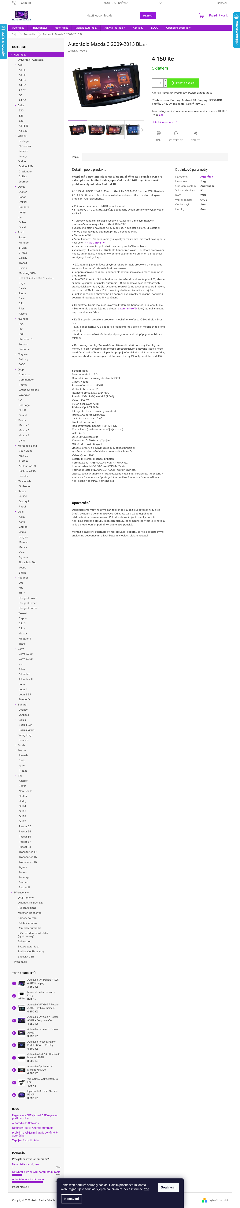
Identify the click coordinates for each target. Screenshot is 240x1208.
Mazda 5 (24, 430)
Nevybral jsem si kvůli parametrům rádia (36, 1171)
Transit (23, 262)
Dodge (22, 161)
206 (21, 582)
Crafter (23, 796)
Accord (23, 313)
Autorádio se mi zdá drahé (28, 1179)
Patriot (23, 384)
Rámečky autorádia (29, 927)
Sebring (23, 359)
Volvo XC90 (26, 658)
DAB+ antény (26, 897)
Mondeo (24, 242)
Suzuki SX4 (25, 724)
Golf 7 (22, 821)
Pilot (21, 308)
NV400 (23, 496)
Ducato (23, 227)
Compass (24, 374)
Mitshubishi (24, 481)
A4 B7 (22, 85)
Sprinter (23, 476)
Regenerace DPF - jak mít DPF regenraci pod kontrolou (35, 1117)
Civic (21, 298)
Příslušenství (21, 892)
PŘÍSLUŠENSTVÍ (95, 242)
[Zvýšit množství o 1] (165, 81)
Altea (22, 669)
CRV (21, 303)
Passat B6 (25, 836)
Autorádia (20, 54)
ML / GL (23, 455)
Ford (21, 232)
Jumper (23, 151)
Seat (20, 663)
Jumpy (23, 156)
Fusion (23, 267)
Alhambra (24, 674)
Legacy (23, 709)
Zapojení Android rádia (25, 1140)
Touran (23, 872)
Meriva (23, 547)
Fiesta (22, 288)
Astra (22, 521)
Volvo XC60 (26, 653)
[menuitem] (18, 28)
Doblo (22, 222)
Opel (21, 511)
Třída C (23, 460)
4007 (22, 592)
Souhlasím (168, 1187)
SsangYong (24, 735)
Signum (23, 557)
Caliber (23, 176)
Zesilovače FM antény (31, 951)
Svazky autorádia (28, 946)
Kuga (22, 283)
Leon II (23, 689)
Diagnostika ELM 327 (30, 902)
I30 (21, 328)
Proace (23, 770)
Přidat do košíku (185, 83)
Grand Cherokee (29, 389)
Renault (22, 613)
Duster (23, 191)
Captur (23, 618)
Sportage (24, 404)
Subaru (22, 704)
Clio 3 (22, 623)
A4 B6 (22, 79)
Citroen (22, 135)
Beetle (22, 785)
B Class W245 (27, 471)
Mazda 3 (24, 425)
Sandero (24, 206)
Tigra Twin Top (27, 562)
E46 (21, 115)
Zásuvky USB (26, 956)
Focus (22, 237)
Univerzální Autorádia (30, 59)
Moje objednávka (116, 3)
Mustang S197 (27, 273)
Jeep (21, 369)
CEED (22, 410)
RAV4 (22, 765)
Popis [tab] (75, 156)
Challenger (25, 171)
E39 (21, 120)
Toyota (22, 750)
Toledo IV (24, 699)
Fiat (20, 217)
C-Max (23, 252)
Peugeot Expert (28, 602)
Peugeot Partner (29, 608)
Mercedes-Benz (27, 445)
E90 (21, 110)
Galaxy (23, 257)
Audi (20, 64)
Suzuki (22, 719)
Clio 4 (22, 628)
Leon (22, 684)
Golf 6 (22, 816)
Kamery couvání (27, 917)
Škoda (21, 745)
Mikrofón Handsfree (30, 912)
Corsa (22, 531)
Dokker (23, 201)
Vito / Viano (25, 450)
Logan (22, 196)
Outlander (25, 486)
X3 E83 (23, 130)
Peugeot (23, 577)
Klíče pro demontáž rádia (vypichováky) (33, 935)
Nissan (22, 491)
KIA (20, 399)
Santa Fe (24, 349)
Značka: (77, 50)
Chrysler (23, 354)
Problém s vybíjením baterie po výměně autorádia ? (34, 1134)
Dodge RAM (26, 166)
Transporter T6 (28, 862)
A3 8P (22, 74)
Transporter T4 (28, 851)
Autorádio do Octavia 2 (25, 1123)
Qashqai (24, 501)
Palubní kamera (27, 923)
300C (22, 364)
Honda (22, 293)
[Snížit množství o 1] (165, 85)
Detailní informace (163, 122)
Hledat (148, 15)
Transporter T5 (28, 856)
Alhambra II (26, 679)
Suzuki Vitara (27, 729)
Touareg (24, 877)
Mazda (22, 420)
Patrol (22, 506)
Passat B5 (25, 831)
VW (20, 775)
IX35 (21, 333)
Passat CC (25, 826)
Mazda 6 (24, 435)
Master (23, 633)
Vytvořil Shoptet (218, 1200)
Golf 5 (22, 811)
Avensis (23, 755)
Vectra (22, 567)
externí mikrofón (128, 308)
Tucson (23, 344)
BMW (21, 105)
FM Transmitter (27, 907)
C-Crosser (25, 146)
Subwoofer (24, 941)
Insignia (23, 537)
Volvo (21, 648)
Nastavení (71, 1198)
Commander (26, 379)
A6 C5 (22, 90)
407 (21, 587)
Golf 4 (22, 806)
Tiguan (23, 867)
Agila (22, 516)
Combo (23, 526)
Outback (24, 714)
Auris (22, 760)
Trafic (22, 643)
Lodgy (22, 212)
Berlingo (24, 140)
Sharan (23, 882)
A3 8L (22, 69)
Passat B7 (25, 841)
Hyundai (23, 318)
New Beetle (25, 790)
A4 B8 (22, 100)
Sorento (23, 415)
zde (146, 1189)
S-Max (23, 247)
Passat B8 (25, 846)
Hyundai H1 (26, 339)
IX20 (21, 323)
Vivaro (22, 552)
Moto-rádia (20, 961)
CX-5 (22, 440)
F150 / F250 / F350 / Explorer (36, 277)
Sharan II (24, 887)
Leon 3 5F (25, 694)
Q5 (20, 95)
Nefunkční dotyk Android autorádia (32, 1128)
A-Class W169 (27, 465)
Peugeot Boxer (28, 598)
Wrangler (24, 394)
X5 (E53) (24, 125)
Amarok (23, 780)
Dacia (21, 186)
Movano (23, 542)
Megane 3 (25, 638)
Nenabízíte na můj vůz (25, 1164)
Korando (24, 740)
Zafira (22, 572)
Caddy (23, 800)
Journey (23, 181)
